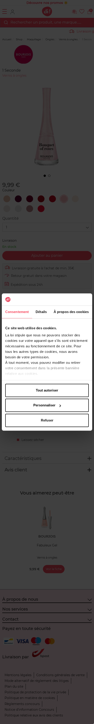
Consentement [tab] (17, 312)
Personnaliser (44, 405)
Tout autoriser (47, 390)
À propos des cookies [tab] (71, 312)
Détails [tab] (41, 312)
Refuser (47, 420)
